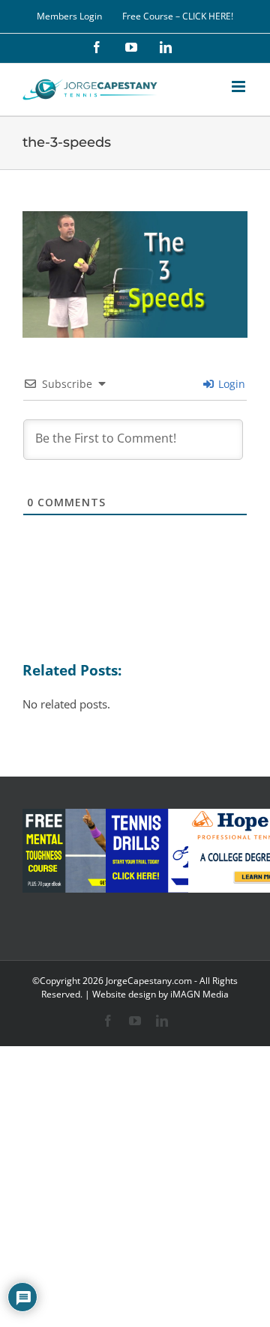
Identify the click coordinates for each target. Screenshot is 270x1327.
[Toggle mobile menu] (240, 86)
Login (230, 384)
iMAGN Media (199, 994)
